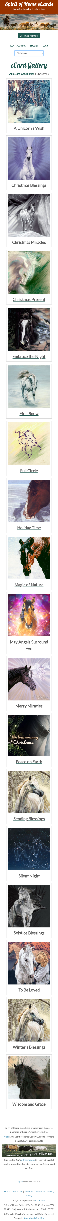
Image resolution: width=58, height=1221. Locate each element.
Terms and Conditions (34, 1191)
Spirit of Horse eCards (29, 4)
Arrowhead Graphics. (34, 1218)
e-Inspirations (28, 1159)
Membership (34, 46)
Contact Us (17, 1191)
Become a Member (29, 35)
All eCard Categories (21, 73)
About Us (21, 46)
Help (12, 46)
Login (45, 46)
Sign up (20, 1182)
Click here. (40, 1200)
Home (7, 1191)
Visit (6, 1136)
